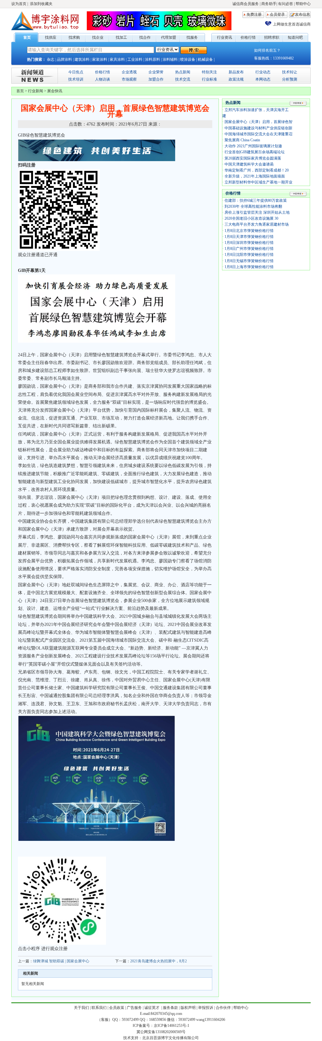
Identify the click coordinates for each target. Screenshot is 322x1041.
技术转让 (289, 72)
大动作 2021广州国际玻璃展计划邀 (253, 146)
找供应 (50, 37)
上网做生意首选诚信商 (292, 24)
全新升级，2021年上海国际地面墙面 (255, 176)
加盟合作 (156, 79)
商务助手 (268, 4)
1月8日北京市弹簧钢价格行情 (249, 230)
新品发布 (236, 72)
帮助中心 (303, 4)
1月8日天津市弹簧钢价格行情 (249, 236)
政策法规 (236, 79)
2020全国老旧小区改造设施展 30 (251, 218)
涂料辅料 (170, 59)
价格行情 (248, 37)
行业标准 (209, 79)
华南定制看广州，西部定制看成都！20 (257, 170)
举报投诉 (205, 1007)
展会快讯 (54, 91)
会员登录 (277, 14)
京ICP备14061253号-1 (171, 1025)
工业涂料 (134, 59)
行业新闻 (35, 91)
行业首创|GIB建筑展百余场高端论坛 (255, 152)
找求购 (74, 37)
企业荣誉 (156, 72)
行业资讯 (224, 37)
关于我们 (81, 1007)
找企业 (97, 37)
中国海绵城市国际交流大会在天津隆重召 (258, 134)
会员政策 (116, 1007)
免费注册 (254, 14)
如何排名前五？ (267, 50)
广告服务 (134, 1007)
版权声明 (188, 1007)
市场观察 (129, 79)
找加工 (121, 37)
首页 (27, 37)
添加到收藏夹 (41, 4)
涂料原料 (152, 59)
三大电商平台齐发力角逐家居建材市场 (257, 224)
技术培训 (75, 79)
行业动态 (262, 72)
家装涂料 (99, 59)
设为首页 (18, 4)
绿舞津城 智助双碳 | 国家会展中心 (61, 961)
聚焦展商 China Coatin (242, 140)
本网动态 (262, 79)
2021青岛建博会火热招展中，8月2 (158, 961)
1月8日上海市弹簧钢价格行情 (249, 267)
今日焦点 (75, 72)
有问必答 (285, 4)
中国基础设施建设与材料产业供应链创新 (258, 128)
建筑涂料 (82, 59)
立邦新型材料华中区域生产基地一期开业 (258, 182)
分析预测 (289, 79)
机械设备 (205, 59)
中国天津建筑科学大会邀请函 (249, 164)
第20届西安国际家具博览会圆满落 (253, 158)
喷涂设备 (187, 59)
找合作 (145, 37)
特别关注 (209, 72)
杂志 (50, 59)
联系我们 (99, 1007)
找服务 (192, 37)
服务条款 (170, 1007)
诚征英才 (152, 1007)
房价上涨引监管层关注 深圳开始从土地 (257, 212)
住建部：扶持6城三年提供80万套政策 (256, 200)
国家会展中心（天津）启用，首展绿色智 (258, 122)
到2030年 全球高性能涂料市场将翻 (253, 206)
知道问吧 (295, 37)
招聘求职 (271, 37)
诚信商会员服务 (245, 4)
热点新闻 (182, 72)
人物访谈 (102, 79)
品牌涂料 (64, 59)
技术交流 (182, 79)
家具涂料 (117, 59)
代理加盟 (168, 37)
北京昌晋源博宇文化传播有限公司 (170, 1038)
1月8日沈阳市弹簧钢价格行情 (249, 254)
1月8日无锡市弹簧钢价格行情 (249, 261)
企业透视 (129, 72)
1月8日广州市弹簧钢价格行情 (249, 248)
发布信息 (302, 14)
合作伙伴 (223, 1007)
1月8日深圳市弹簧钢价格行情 (249, 242)
